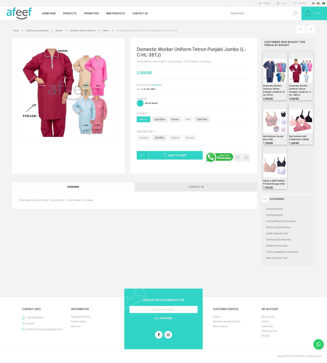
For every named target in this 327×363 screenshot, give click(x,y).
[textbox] (258, 13)
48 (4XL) (159, 137)
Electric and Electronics (278, 227)
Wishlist (266, 335)
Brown (175, 119)
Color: (141, 113)
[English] (313, 3)
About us (76, 326)
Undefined (156, 85)
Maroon (143, 119)
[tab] (73, 187)
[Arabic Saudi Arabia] (323, 3)
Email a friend (246, 157)
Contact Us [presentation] (196, 187)
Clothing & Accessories (278, 239)
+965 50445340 (34, 317)
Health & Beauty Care (277, 233)
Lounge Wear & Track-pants (281, 221)
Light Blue (159, 119)
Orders (265, 321)
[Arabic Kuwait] (318, 3)
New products (220, 326)
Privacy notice (78, 321)
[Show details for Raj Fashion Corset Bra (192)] (275, 123)
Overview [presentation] (73, 187)
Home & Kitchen (274, 209)
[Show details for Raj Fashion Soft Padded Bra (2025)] (301, 123)
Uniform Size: (145, 131)
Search (295, 13)
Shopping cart (269, 331)
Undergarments (274, 215)
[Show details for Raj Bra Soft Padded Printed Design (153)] (275, 168)
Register (266, 3)
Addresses (267, 326)
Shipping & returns (80, 316)
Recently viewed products (226, 321)
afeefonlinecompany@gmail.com (44, 329)
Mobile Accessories (276, 245)
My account (268, 316)
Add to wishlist (237, 157)
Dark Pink (202, 119)
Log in (284, 3)
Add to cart (271, 84)
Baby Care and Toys (276, 258)
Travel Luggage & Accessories (282, 251)
